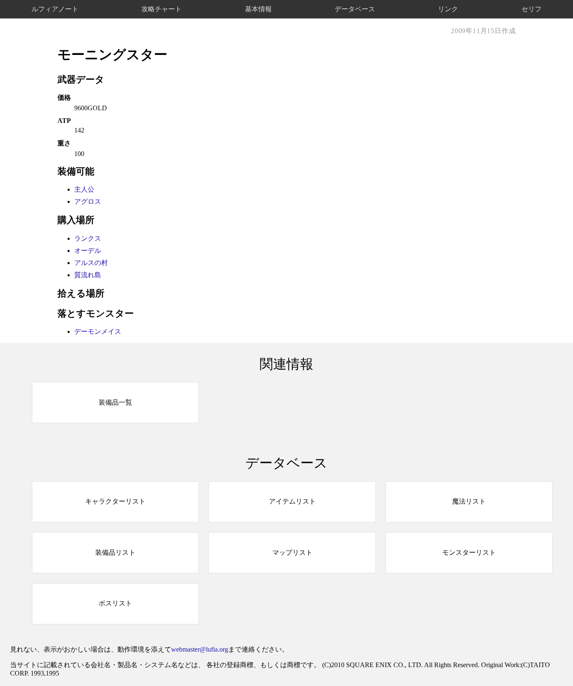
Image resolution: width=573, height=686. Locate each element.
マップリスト (292, 552)
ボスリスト (115, 603)
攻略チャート (161, 9)
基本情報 (258, 9)
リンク (448, 9)
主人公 (84, 189)
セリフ (531, 9)
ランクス (87, 238)
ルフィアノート (54, 9)
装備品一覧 (115, 402)
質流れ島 (87, 274)
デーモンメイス (97, 331)
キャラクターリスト (115, 501)
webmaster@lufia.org (199, 649)
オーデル (87, 250)
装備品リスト (115, 552)
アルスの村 (91, 262)
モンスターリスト (469, 552)
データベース (355, 9)
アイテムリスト (292, 501)
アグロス (87, 201)
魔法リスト (469, 501)
